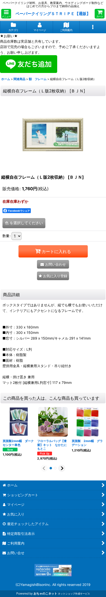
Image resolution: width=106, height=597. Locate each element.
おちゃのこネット (45, 593)
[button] (6, 13)
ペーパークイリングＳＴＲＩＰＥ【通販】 (53, 13)
